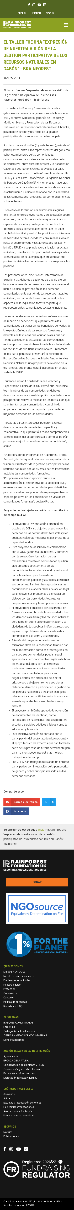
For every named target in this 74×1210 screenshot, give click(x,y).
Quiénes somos (13, 966)
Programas (11, 1017)
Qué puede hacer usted (18, 1088)
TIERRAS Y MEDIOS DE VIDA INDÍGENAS (25, 1035)
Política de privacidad (15, 1001)
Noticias (7, 1131)
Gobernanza (10, 993)
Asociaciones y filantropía (17, 1111)
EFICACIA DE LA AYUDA (16, 1060)
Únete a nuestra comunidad (18, 1115)
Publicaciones (11, 1136)
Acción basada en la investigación (26, 1051)
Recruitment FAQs (13, 1006)
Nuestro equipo (12, 984)
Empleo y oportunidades (16, 980)
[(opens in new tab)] (37, 956)
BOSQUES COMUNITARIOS (18, 1022)
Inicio (41, 829)
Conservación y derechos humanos (23, 1069)
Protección (9, 988)
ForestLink (9, 1026)
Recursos (9, 1126)
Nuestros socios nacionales (18, 976)
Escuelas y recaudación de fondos (22, 1102)
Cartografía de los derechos (19, 1031)
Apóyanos (9, 1094)
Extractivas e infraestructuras (19, 1073)
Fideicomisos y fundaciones (18, 1106)
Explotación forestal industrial (20, 1077)
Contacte (8, 997)
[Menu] (66, 24)
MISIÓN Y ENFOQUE (14, 971)
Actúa (6, 1098)
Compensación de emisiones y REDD (23, 1064)
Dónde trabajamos (13, 1039)
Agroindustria (10, 1056)
